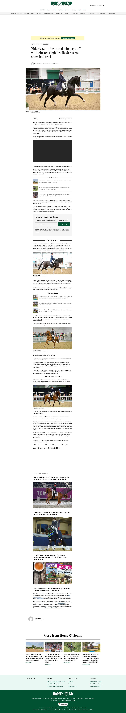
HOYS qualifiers (74, 13)
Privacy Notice (39, 229)
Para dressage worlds (28, 13)
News (48, 10)
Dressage (45, 44)
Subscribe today (61, 603)
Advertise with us (89, 698)
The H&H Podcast (101, 13)
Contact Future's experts (50, 698)
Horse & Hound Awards (95, 681)
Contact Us (71, 683)
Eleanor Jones (67, 662)
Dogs (79, 10)
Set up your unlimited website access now (53, 607)
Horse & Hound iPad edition (54, 683)
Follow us (62, 118)
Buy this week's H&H (37, 698)
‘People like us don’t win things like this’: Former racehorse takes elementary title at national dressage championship (50, 557)
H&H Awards (38, 13)
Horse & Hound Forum (95, 686)
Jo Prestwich (39, 63)
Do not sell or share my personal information (63, 700)
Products (74, 10)
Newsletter (82, 13)
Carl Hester (29, 662)
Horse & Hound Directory (96, 683)
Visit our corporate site (82, 707)
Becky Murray (48, 664)
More (84, 10)
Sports (53, 10)
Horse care (60, 10)
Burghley (66, 13)
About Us (71, 681)
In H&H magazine (111, 13)
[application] (52, 151)
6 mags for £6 (59, 13)
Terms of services (51, 228)
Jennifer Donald (87, 664)
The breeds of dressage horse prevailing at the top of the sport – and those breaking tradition (52, 513)
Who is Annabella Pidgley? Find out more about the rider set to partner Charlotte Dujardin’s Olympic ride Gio (52, 478)
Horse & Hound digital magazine (55, 686)
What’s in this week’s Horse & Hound (56, 681)
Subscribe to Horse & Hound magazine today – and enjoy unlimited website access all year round (52, 589)
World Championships (48, 13)
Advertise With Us (73, 686)
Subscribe (42, 10)
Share (36, 118)
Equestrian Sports (36, 44)
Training (67, 10)
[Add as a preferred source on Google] (63, 704)
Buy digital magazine (63, 698)
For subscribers (91, 13)
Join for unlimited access (68, 38)
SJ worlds (20, 13)
